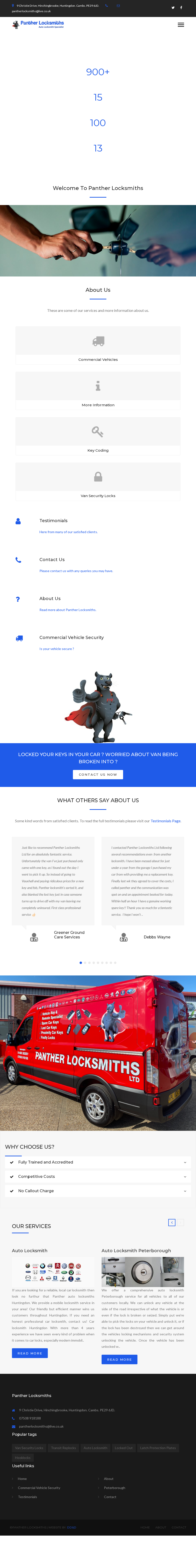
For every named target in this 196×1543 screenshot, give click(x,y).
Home (22, 1479)
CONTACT (179, 1527)
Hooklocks (23, 1458)
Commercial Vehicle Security (39, 1488)
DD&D (71, 1527)
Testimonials (27, 1497)
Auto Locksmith (30, 1250)
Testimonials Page (165, 820)
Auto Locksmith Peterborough (136, 1250)
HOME (145, 1527)
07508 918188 (30, 1418)
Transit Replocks (63, 1448)
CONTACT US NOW (98, 774)
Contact (110, 1497)
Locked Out (124, 1448)
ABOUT (160, 1527)
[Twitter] (173, 9)
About (109, 1479)
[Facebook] (181, 9)
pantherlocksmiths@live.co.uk (31, 11)
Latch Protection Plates (158, 1448)
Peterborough (114, 1488)
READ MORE (29, 1353)
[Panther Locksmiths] (38, 24)
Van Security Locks (29, 1448)
